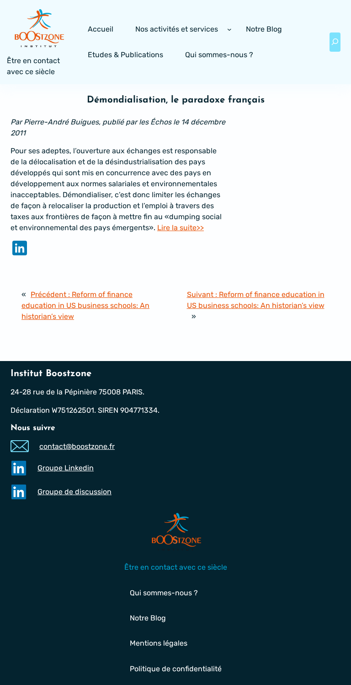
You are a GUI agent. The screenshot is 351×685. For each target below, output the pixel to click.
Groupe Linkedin (65, 468)
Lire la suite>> (180, 227)
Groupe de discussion (74, 491)
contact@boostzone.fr (77, 446)
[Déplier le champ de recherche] (335, 42)
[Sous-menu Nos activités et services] (229, 29)
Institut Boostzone (51, 373)
